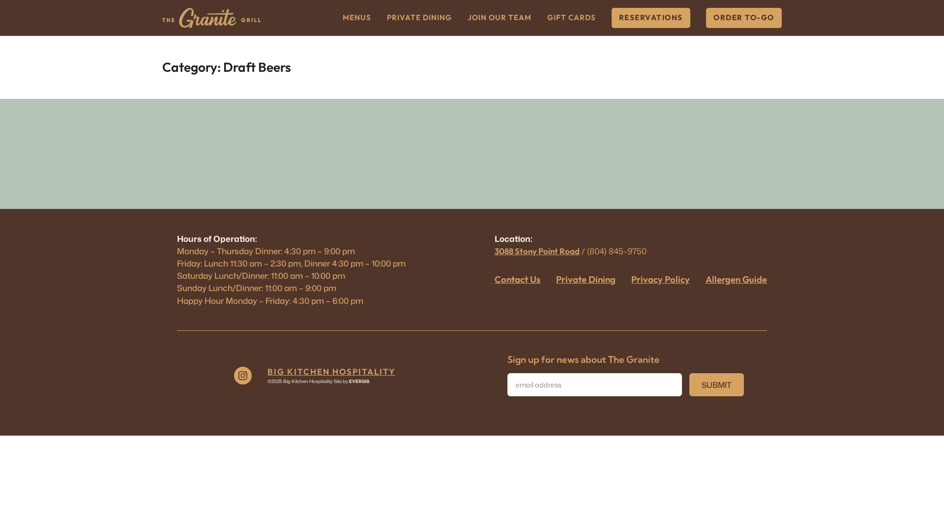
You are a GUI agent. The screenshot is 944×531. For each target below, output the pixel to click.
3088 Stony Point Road (537, 251)
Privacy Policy (660, 279)
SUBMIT (717, 385)
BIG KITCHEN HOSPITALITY (331, 371)
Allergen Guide (736, 279)
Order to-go (743, 17)
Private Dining (586, 279)
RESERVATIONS (651, 17)
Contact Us (517, 279)
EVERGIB (359, 381)
